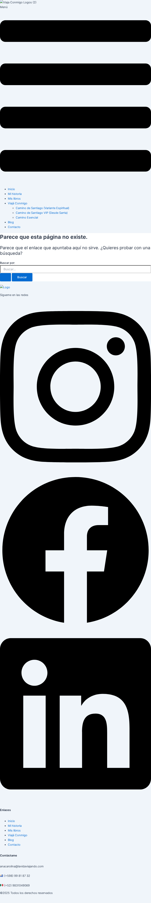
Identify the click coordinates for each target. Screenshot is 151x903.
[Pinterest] (75, 625)
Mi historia (15, 194)
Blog (11, 222)
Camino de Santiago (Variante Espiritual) (42, 208)
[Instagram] (75, 472)
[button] (75, 94)
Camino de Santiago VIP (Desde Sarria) (42, 213)
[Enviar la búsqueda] (5, 277)
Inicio (11, 189)
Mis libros (14, 198)
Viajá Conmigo (17, 203)
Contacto (14, 227)
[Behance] (75, 799)
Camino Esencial (27, 217)
